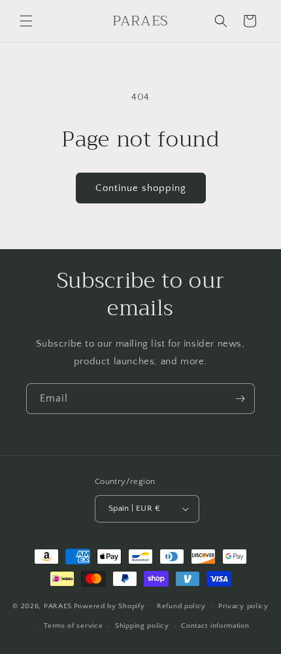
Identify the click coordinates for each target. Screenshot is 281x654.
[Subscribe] (239, 398)
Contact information (215, 626)
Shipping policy (142, 626)
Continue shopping (140, 188)
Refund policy (181, 606)
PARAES (58, 606)
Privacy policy (243, 606)
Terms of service (73, 626)
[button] (26, 21)
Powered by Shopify (109, 606)
